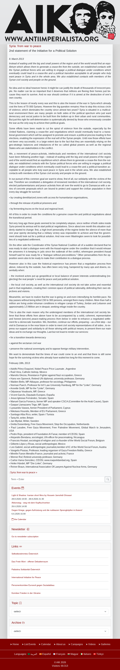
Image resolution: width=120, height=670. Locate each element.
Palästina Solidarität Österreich (26, 569)
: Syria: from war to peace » (23, 472)
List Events (30, 644)
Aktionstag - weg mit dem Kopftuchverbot (31, 503)
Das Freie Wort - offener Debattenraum (30, 561)
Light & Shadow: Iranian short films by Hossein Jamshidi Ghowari (42, 495)
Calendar (46, 644)
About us (60, 644)
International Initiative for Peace (26, 577)
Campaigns (77, 644)
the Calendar (20, 519)
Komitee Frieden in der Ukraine (26, 593)
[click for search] (108, 479)
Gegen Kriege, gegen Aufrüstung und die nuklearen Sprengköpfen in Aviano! (47, 510)
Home (16, 644)
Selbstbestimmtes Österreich (25, 554)
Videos (92, 644)
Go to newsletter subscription (25, 536)
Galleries (105, 644)
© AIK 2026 (60, 662)
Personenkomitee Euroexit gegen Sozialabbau (33, 585)
